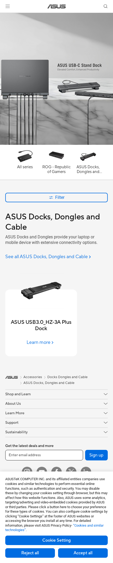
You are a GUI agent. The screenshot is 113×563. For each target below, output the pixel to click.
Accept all (83, 553)
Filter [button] (59, 197)
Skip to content (3, 16)
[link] (56, 6)
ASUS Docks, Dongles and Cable (48, 383)
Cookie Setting (56, 540)
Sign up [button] (96, 455)
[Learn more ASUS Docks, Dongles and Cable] (56, 143)
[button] (7, 6)
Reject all (30, 553)
